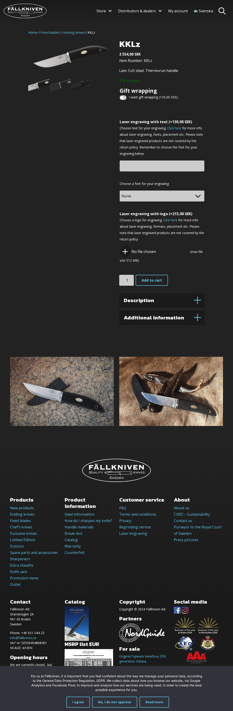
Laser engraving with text (156, 121)
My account (178, 10)
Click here (174, 128)
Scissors (17, 546)
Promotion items (24, 578)
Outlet (15, 584)
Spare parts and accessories (34, 552)
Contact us (183, 520)
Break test (73, 533)
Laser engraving (133, 533)
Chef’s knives (21, 527)
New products (22, 507)
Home (33, 32)
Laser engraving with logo (156, 213)
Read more (154, 702)
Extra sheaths (21, 565)
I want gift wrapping (153, 97)
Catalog (71, 539)
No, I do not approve (114, 702)
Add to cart (152, 280)
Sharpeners (20, 558)
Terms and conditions (137, 514)
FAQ (122, 507)
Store (101, 10)
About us (181, 507)
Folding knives (22, 514)
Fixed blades (50, 32)
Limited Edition (22, 539)
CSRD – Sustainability (192, 514)
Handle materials (79, 527)
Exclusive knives (23, 533)
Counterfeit (74, 552)
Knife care (18, 571)
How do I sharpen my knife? (88, 520)
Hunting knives (74, 32)
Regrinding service (135, 527)
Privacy (125, 520)
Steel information (79, 514)
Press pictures (186, 539)
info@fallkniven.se (23, 638)
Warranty (73, 546)
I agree (78, 702)
